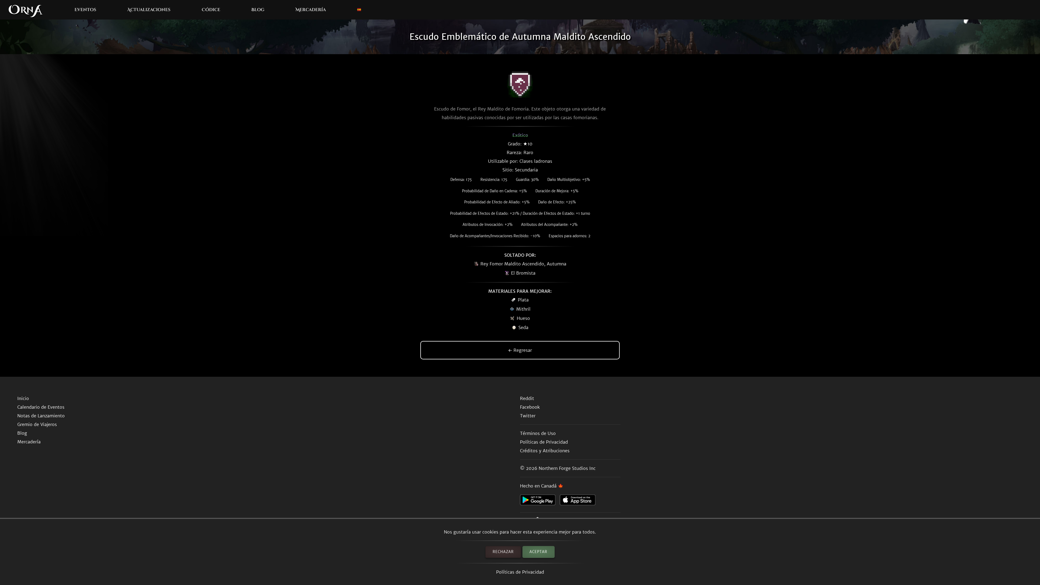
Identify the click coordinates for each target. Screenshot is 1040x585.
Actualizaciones (148, 10)
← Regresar (520, 350)
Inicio (23, 398)
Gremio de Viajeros (37, 424)
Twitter (527, 415)
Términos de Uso (538, 433)
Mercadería (310, 10)
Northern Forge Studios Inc (567, 468)
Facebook (530, 407)
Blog (257, 10)
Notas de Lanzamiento (41, 415)
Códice (211, 10)
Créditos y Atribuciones (545, 450)
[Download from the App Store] (580, 501)
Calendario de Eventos (40, 407)
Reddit (527, 398)
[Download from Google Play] (540, 501)
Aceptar (538, 552)
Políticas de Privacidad (520, 572)
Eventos (85, 10)
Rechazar (503, 552)
